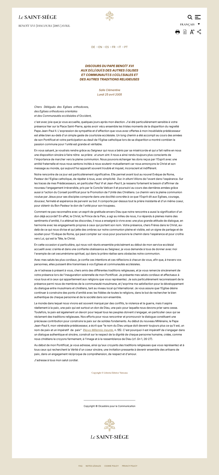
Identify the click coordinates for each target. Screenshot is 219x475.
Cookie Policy (111, 466)
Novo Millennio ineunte (98, 330)
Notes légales (93, 466)
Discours (45, 26)
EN (100, 47)
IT (120, 47)
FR (113, 47)
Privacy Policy (129, 466)
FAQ (80, 466)
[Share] (199, 32)
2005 (57, 26)
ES (107, 47)
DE (93, 47)
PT (126, 47)
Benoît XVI (27, 26)
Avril (65, 26)
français (188, 25)
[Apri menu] (197, 17)
